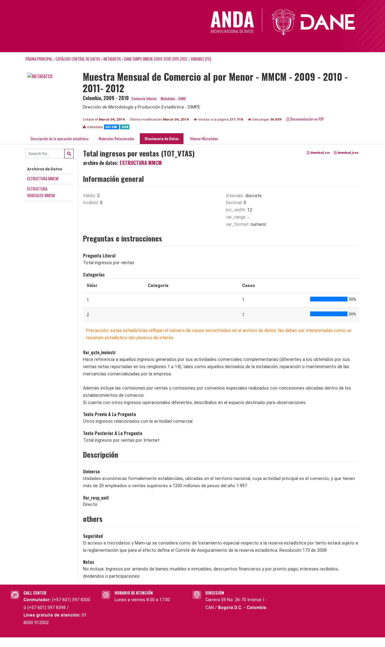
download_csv (320, 152)
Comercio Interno (144, 98)
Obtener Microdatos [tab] (203, 138)
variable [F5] (201, 59)
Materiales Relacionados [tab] (116, 138)
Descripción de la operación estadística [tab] (59, 138)
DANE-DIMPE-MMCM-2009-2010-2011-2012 (155, 59)
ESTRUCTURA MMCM (42, 178)
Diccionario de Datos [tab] (162, 138)
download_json (347, 152)
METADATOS (112, 59)
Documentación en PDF (306, 119)
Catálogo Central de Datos (78, 59)
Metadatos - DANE (173, 98)
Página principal (39, 59)
